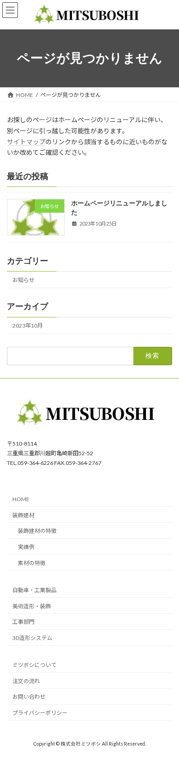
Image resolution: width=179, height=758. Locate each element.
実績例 (26, 546)
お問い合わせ (28, 697)
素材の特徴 (31, 563)
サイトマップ (26, 142)
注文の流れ (26, 681)
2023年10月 (27, 325)
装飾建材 (23, 515)
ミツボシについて (34, 665)
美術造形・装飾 (31, 606)
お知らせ (23, 280)
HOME (20, 499)
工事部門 (23, 622)
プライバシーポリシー (39, 712)
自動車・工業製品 (34, 590)
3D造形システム (32, 637)
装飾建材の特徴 (37, 531)
